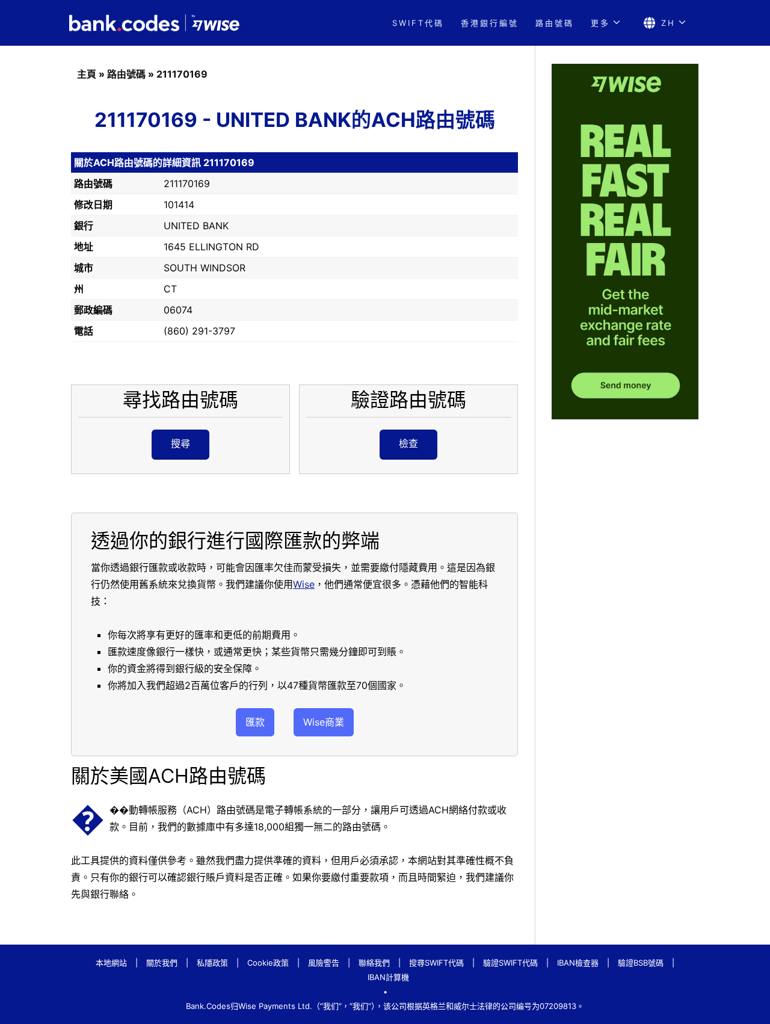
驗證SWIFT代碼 (510, 962)
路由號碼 (554, 23)
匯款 (255, 722)
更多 (600, 23)
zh (668, 23)
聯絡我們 (374, 962)
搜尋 (180, 443)
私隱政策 (212, 962)
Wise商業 (323, 722)
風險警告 (323, 962)
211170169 (182, 74)
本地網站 (111, 962)
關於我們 (161, 962)
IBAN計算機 (388, 977)
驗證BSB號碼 (641, 962)
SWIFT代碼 (418, 23)
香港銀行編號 (490, 23)
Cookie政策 (268, 962)
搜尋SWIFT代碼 (436, 962)
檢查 (408, 443)
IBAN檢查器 (578, 962)
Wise (304, 584)
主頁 (86, 74)
